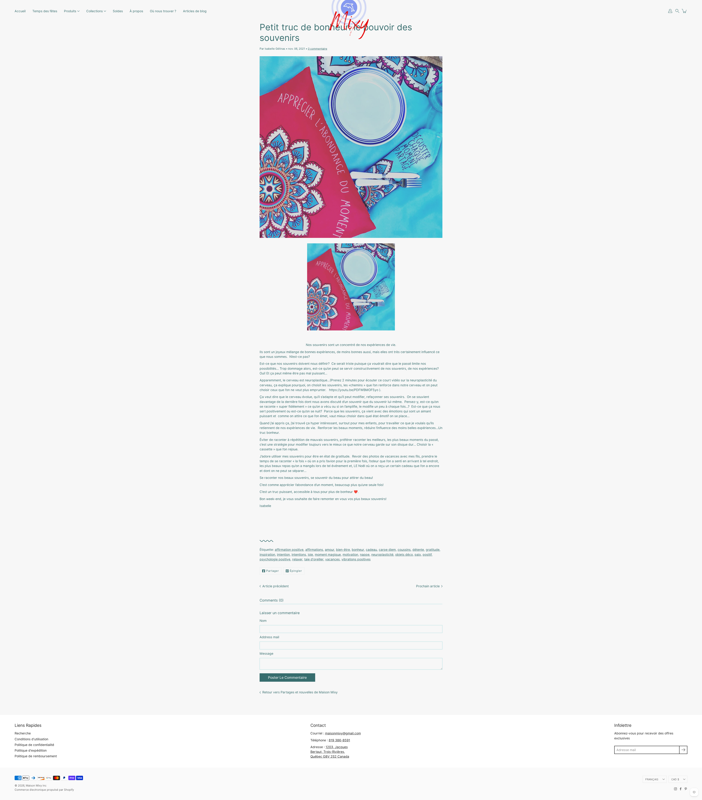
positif (427, 554)
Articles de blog (195, 11)
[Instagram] (675, 788)
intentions (299, 554)
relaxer (297, 559)
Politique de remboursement (36, 756)
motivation (350, 554)
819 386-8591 (339, 740)
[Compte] (670, 11)
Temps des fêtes (44, 11)
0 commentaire (317, 48)
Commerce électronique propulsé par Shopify (44, 789)
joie (310, 554)
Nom (263, 621)
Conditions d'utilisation (31, 739)
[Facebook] (680, 788)
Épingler (296, 571)
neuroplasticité (382, 554)
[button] (677, 11)
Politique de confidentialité (34, 745)
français (651, 779)
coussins (404, 550)
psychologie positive (275, 559)
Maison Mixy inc (36, 785)
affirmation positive (289, 550)
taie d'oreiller (313, 559)
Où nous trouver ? (163, 11)
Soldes (118, 11)
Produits (70, 11)
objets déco (404, 554)
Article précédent (275, 586)
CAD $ (675, 779)
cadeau (371, 550)
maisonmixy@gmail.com (343, 733)
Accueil (20, 11)
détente (418, 550)
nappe (364, 554)
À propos (136, 11)
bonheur (358, 550)
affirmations (314, 550)
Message (266, 653)
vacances (332, 559)
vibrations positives (356, 559)
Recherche (23, 733)
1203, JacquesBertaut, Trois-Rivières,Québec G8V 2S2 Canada (329, 752)
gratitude (432, 550)
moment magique (328, 554)
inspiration (267, 554)
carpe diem (387, 550)
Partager (272, 571)
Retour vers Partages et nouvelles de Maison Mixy (300, 692)
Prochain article (428, 586)
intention (283, 554)
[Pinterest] (685, 788)
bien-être (343, 550)
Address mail (269, 637)
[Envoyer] (683, 750)
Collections (94, 11)
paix (418, 554)
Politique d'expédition (31, 750)
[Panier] (684, 11)
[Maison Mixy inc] (351, 11)
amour (329, 550)
